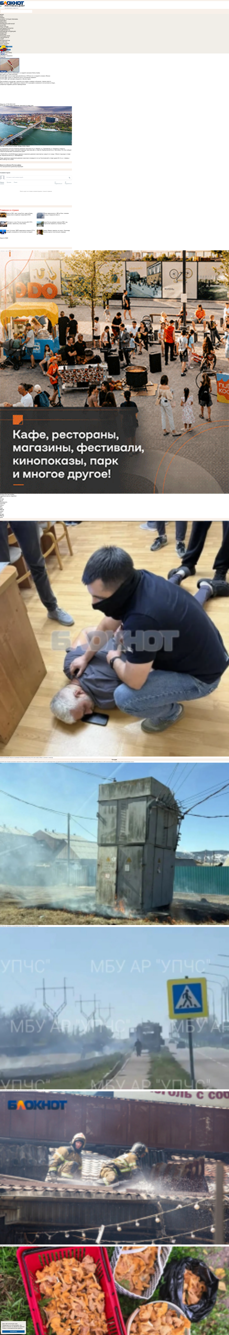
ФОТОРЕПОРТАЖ (5, 40)
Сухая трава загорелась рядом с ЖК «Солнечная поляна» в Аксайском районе (19, 1090)
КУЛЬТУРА (3, 25)
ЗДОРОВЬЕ (3, 20)
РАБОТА (10, 46)
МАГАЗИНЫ (8, 52)
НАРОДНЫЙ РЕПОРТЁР (7, 28)
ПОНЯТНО (13, 1331)
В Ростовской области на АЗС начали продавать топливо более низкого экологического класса (113, 761)
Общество (3, 104)
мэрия (21, 166)
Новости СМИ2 (4, 238)
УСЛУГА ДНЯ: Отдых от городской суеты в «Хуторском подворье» (18, 77)
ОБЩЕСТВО (3, 33)
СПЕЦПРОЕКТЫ (4, 37)
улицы (18, 166)
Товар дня (2, 57)
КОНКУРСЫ (3, 22)
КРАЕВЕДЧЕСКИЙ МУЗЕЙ (7, 23)
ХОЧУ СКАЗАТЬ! (4, 43)
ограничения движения (10, 166)
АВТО (1, 16)
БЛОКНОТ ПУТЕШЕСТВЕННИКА (9, 19)
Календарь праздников (6, 55)
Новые (2, 182)
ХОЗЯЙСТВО (3, 42)
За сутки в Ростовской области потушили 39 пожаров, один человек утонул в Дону (20, 1245)
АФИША (2, 17)
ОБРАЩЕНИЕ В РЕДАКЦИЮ (8, 31)
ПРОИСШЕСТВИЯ (5, 36)
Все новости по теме (5, 74)
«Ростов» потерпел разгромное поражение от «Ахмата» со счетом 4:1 (17, 761)
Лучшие (9, 182)
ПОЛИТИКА (3, 34)
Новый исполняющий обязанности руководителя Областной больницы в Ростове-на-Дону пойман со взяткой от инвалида (26, 757)
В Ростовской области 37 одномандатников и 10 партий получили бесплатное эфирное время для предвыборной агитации (63, 761)
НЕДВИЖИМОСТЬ (5, 30)
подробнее (13, 496)
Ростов (2, 166)
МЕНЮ (2, 14)
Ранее (15, 182)
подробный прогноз (5, 496)
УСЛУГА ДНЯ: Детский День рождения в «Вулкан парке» (15, 79)
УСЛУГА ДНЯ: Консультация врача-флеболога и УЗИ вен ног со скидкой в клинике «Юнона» (25, 76)
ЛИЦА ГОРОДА (4, 27)
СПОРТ (2, 39)
